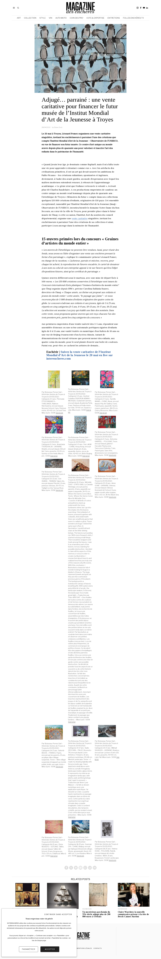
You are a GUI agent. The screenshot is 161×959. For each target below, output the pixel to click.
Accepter (50, 949)
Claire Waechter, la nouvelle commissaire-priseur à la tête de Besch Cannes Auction (133, 914)
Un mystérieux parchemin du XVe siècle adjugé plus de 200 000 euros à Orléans (96, 914)
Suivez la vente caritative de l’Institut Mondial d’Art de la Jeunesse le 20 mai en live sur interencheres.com (79, 355)
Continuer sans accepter (58, 914)
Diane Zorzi (58, 127)
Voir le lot (59, 413)
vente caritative (80, 218)
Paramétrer (28, 949)
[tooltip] (137, 7)
